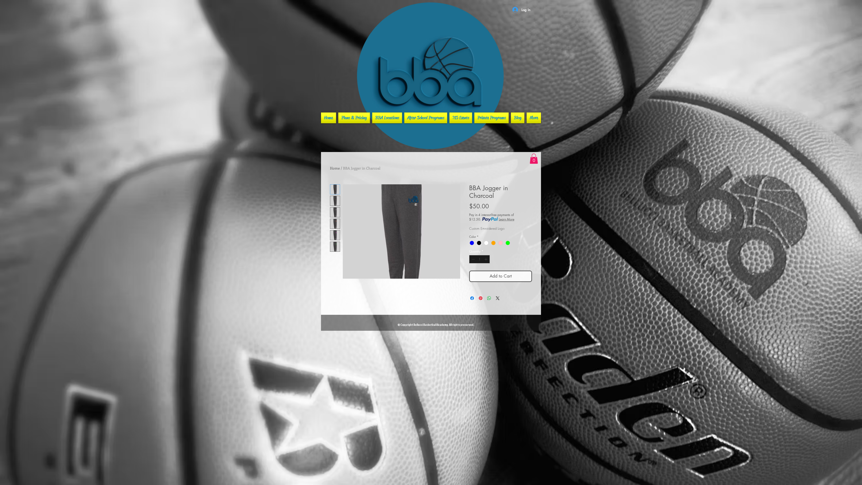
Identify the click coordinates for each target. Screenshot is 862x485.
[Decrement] (472, 259)
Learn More (506, 219)
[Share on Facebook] (472, 298)
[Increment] (486, 259)
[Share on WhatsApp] (489, 298)
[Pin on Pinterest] (480, 298)
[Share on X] (497, 298)
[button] (534, 159)
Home (335, 168)
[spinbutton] (479, 259)
